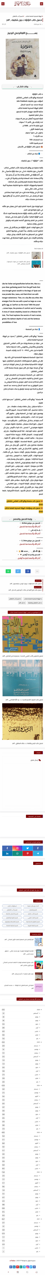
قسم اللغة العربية (33, 925)
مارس (36, 1031)
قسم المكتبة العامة (12, 925)
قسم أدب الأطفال (17, 16)
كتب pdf (21, 603)
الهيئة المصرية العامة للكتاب (33, 16)
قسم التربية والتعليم (12, 917)
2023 (38, 1132)
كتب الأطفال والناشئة (34, 603)
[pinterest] (28, 853)
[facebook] (38, 848)
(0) (3, 24)
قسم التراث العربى (33, 917)
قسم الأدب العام (33, 914)
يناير (37, 1038)
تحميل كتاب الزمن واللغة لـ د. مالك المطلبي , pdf (27, 743)
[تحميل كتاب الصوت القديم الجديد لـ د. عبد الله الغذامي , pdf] (22, 678)
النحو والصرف (33, 910)
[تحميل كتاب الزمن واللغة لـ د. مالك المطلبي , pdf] (22, 721)
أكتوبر (36, 1096)
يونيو (36, 1020)
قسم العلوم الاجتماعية (33, 921)
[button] (28, 571)
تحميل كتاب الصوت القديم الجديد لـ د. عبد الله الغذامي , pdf (24, 700)
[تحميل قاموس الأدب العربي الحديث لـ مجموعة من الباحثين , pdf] (22, 634)
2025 (38, 1042)
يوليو (36, 1017)
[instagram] (17, 848)
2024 (38, 1085)
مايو (37, 1024)
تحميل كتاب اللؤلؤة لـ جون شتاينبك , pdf (18, 253)
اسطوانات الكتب (12, 906)
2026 (38, 1009)
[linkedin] (7, 853)
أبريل (37, 1027)
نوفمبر (36, 1049)
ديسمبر (36, 1045)
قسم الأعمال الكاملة (12, 914)
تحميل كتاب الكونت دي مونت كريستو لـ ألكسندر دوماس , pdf (18, 263)
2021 (38, 1219)
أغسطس (35, 1013)
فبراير (36, 1035)
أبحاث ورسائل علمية (33, 906)
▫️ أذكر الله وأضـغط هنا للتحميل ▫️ (30, 526)
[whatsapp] (17, 853)
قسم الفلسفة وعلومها (12, 921)
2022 (38, 1172)
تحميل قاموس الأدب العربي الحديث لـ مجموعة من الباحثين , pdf (23, 656)
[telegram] (38, 853)
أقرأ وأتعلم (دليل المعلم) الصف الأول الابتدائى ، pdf (19, 939)
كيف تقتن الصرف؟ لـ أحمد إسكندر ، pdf (22, 974)
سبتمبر (36, 1053)
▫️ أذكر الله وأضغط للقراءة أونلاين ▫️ (29, 558)
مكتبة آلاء (12, 1260)
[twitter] (28, 848)
